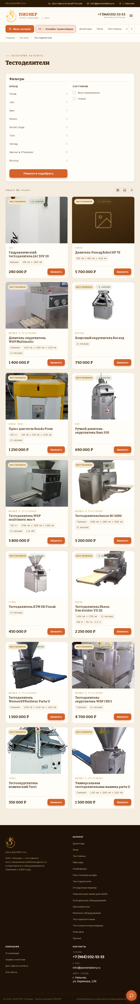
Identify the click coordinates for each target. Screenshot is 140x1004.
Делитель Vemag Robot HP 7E (97, 252)
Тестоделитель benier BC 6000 (98, 516)
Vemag (38, 143)
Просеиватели (81, 906)
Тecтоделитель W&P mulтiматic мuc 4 (25, 517)
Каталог (24, 37)
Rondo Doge (38, 127)
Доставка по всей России (67, 3)
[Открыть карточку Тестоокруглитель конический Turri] (37, 750)
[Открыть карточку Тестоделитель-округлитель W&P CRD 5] (103, 665)
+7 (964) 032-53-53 (88, 957)
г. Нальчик (129, 3)
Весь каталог (22, 28)
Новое (82, 98)
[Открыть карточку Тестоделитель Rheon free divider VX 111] (103, 574)
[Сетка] (118, 190)
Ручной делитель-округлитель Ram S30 (92, 430)
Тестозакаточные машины (88, 925)
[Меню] (131, 16)
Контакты (11, 972)
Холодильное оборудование (89, 900)
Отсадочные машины (85, 887)
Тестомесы (115, 28)
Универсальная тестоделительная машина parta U (102, 785)
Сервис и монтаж (15, 959)
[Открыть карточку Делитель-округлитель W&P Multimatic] (37, 305)
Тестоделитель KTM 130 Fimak (32, 607)
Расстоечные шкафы (85, 875)
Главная (10, 37)
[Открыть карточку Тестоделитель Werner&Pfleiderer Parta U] (37, 665)
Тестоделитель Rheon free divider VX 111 (92, 608)
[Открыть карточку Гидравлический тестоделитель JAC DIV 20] (37, 220)
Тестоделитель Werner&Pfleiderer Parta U (29, 699)
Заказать (56, 271)
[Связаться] (131, 995)
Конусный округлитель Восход (99, 338)
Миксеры (78, 862)
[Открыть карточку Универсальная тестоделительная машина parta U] (103, 750)
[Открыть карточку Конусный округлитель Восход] (103, 305)
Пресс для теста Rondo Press (31, 429)
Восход (38, 160)
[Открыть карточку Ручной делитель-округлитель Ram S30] (103, 396)
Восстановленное (89, 92)
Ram (38, 110)
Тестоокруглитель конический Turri (23, 785)
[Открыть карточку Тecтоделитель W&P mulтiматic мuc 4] (37, 483)
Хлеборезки (80, 868)
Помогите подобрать (38, 173)
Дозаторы (85, 28)
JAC (38, 102)
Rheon (38, 118)
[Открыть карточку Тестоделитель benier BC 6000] (103, 483)
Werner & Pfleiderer (38, 152)
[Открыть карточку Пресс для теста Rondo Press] (37, 396)
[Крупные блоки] (125, 190)
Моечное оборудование (87, 913)
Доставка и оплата (16, 965)
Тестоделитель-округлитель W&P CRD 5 (93, 699)
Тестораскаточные (84, 919)
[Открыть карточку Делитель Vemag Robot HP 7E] (103, 220)
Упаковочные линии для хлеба (90, 894)
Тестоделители (82, 881)
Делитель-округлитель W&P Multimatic (27, 340)
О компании (12, 953)
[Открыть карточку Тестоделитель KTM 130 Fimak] (37, 574)
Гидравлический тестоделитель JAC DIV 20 (29, 254)
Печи (100, 28)
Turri (38, 135)
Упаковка (78, 931)
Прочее (77, 938)
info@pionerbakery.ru (102, 3)
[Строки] (131, 190)
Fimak (38, 93)
